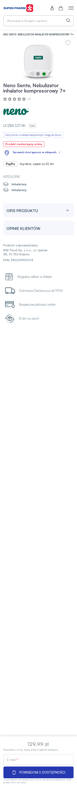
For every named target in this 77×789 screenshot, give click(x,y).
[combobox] (38, 20)
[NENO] (16, 111)
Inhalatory (19, 184)
